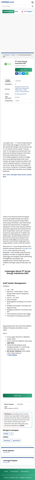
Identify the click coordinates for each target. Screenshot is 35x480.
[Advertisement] (17, 33)
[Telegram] (23, 73)
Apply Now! (23, 70)
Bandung (17, 94)
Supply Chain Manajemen (22, 88)
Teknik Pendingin (24, 91)
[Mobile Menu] (32, 2)
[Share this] (16, 73)
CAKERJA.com (7, 2)
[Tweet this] (20, 73)
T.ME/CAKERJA (12, 355)
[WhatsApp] (26, 73)
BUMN (6, 434)
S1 (15, 84)
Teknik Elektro (19, 90)
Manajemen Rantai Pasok (22, 87)
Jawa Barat (23, 94)
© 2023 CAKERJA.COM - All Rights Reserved (17, 477)
